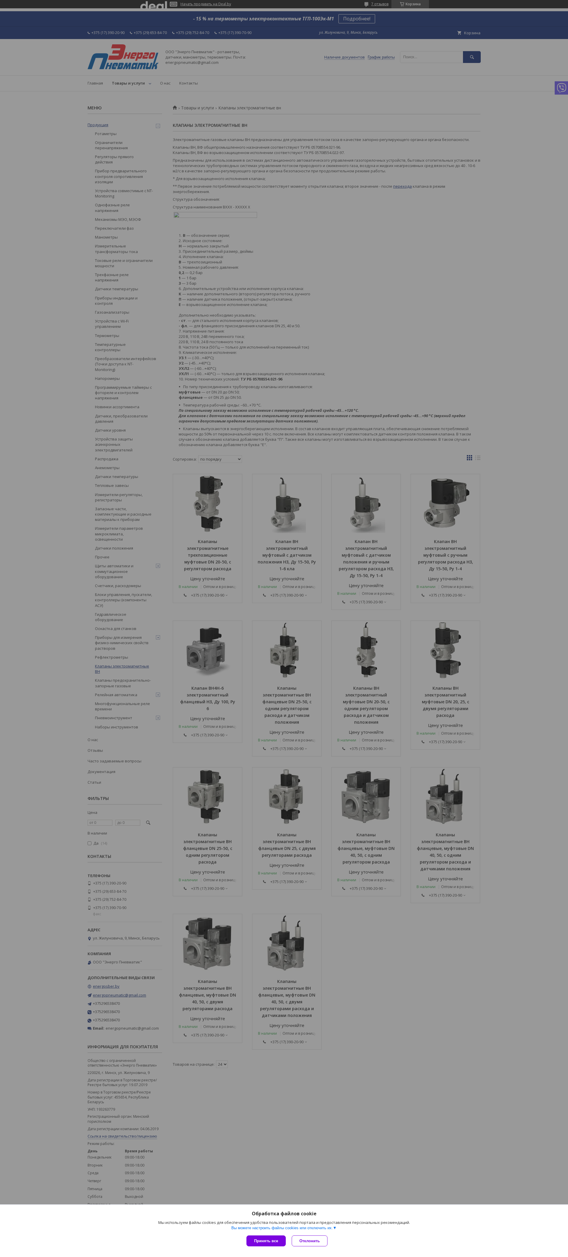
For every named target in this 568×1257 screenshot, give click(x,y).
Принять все (266, 1241)
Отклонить (309, 1241)
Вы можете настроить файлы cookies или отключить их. (282, 1228)
